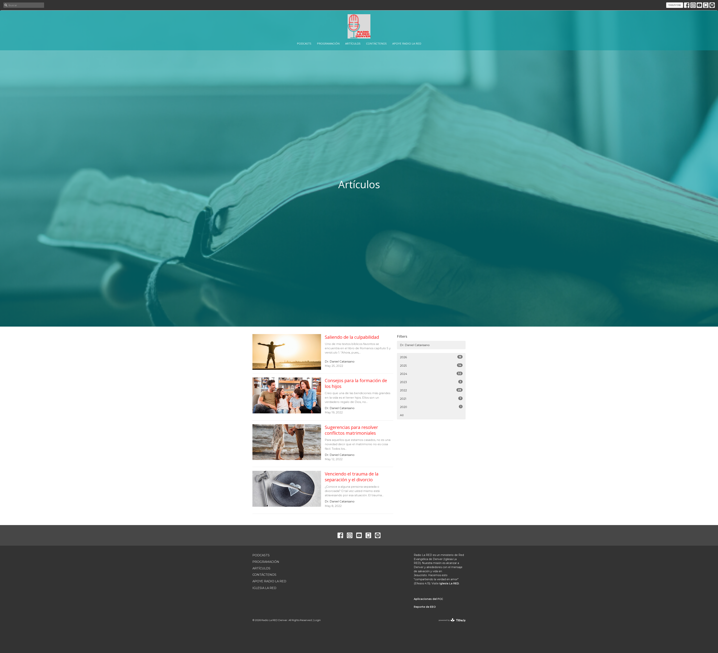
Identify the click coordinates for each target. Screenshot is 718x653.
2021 (430, 398)
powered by (450, 623)
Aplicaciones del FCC (428, 599)
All (402, 415)
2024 (430, 374)
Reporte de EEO (425, 606)
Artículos (352, 43)
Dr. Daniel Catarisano (415, 345)
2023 (430, 382)
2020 (430, 407)
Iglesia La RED (264, 588)
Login (317, 620)
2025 (430, 365)
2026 (430, 357)
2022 (430, 390)
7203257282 (674, 5)
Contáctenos (376, 43)
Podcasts (304, 43)
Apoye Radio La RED (406, 43)
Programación (328, 43)
